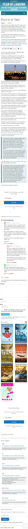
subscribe (10, 311)
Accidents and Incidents (13, 216)
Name (1, 299)
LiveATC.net (9, 43)
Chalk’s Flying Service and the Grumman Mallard (14, 490)
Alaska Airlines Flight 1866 (9, 500)
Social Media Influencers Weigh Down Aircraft (13, 446)
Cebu (13, 265)
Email (1, 304)
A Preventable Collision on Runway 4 (11, 465)
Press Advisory (5, 41)
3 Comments (9, 23)
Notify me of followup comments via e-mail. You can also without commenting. (13, 310)
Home (4, 13)
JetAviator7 (14, 223)
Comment (2, 283)
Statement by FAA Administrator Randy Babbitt (11, 134)
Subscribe (5, 519)
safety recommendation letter (16, 161)
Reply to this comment (9, 243)
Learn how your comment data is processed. (13, 317)
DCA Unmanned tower (20, 42)
